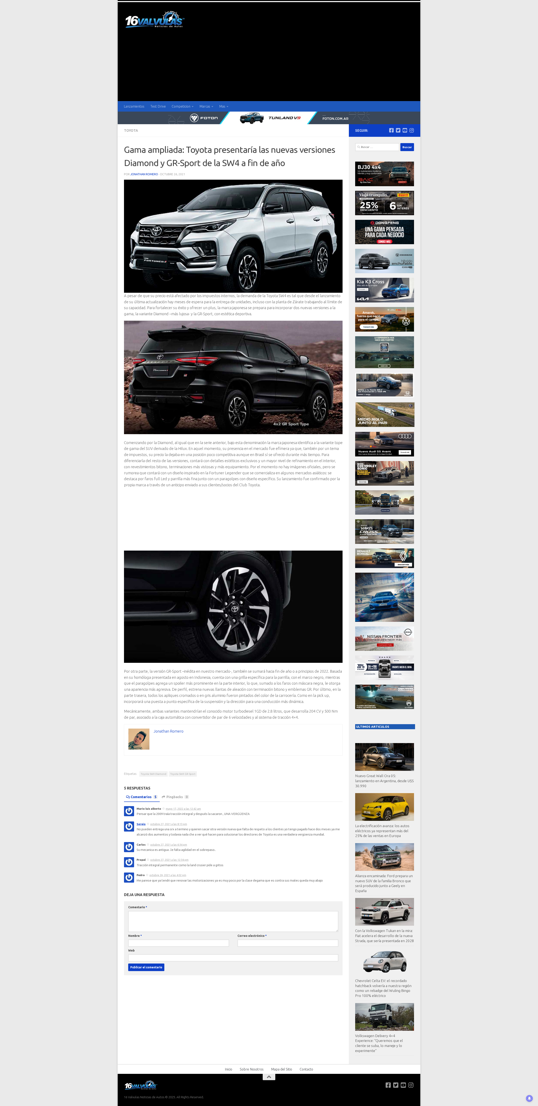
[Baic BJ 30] (384, 185)
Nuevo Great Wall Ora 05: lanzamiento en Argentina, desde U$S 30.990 (384, 781)
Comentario (137, 907)
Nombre (135, 935)
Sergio (141, 824)
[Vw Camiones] (384, 513)
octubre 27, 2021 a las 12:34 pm (169, 859)
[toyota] (384, 542)
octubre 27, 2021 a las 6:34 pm (168, 844)
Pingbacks (177, 797)
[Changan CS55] (384, 272)
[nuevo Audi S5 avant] (384, 455)
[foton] (269, 118)
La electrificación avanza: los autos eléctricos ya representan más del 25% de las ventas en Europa (382, 831)
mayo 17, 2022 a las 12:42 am (183, 808)
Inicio (228, 1069)
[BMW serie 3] (384, 620)
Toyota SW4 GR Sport (182, 773)
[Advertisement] (269, 69)
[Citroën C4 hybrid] (384, 708)
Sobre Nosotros (252, 1069)
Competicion (181, 106)
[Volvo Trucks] (384, 679)
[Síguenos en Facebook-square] (391, 130)
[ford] (384, 367)
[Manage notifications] (529, 1098)
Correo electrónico (252, 935)
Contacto (306, 1069)
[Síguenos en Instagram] (411, 130)
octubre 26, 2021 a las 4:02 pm (167, 875)
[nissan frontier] (384, 649)
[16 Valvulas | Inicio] (155, 20)
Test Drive (158, 106)
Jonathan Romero (144, 174)
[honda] (384, 396)
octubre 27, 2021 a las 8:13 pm (168, 824)
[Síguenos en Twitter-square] (398, 130)
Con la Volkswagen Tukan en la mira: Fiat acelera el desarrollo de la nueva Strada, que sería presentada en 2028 (384, 936)
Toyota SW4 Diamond (153, 773)
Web (131, 950)
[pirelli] (384, 214)
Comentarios (143, 797)
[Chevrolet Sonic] (384, 484)
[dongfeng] (384, 243)
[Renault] (384, 567)
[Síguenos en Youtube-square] (404, 130)
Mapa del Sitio (281, 1069)
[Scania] (385, 426)
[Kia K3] (384, 301)
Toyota (131, 130)
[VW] (384, 330)
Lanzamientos (134, 106)
